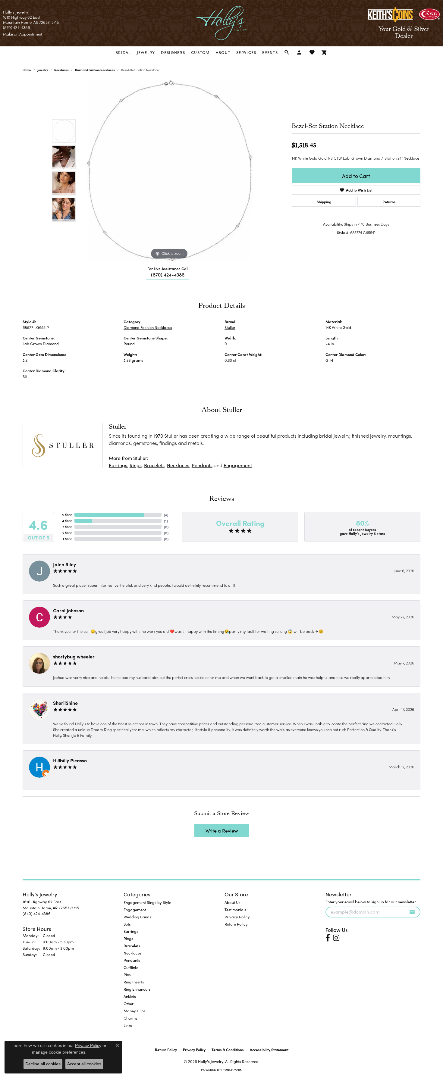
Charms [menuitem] (130, 1018)
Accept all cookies (84, 1063)
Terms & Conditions (228, 1049)
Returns (389, 201)
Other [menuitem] (129, 1003)
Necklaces (61, 70)
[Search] (287, 52)
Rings (136, 465)
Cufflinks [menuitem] (131, 967)
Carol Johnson (68, 610)
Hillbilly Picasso (70, 760)
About (223, 52)
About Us (232, 902)
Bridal (123, 52)
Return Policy (236, 924)
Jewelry (146, 52)
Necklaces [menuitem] (133, 953)
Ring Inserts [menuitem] (134, 982)
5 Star (67, 514)
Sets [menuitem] (127, 924)
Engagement (238, 465)
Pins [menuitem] (127, 974)
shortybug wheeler (74, 656)
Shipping (324, 201)
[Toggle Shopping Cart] (324, 52)
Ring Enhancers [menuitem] (137, 989)
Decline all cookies (43, 1063)
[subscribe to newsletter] (412, 912)
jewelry (42, 70)
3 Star (67, 526)
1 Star (67, 538)
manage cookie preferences (58, 1052)
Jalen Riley (64, 564)
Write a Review (222, 830)
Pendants (202, 465)
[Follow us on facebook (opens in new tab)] (327, 938)
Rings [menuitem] (128, 938)
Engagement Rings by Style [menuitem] (147, 902)
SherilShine (65, 702)
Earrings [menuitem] (131, 931)
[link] (22, 34)
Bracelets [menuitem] (132, 945)
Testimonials (235, 909)
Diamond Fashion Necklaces (95, 70)
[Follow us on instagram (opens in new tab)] (336, 938)
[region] (169, 170)
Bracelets (154, 465)
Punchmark (232, 1069)
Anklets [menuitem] (130, 996)
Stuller (230, 327)
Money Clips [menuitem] (135, 1011)
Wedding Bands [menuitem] (137, 917)
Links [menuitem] (128, 1025)
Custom (200, 52)
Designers (173, 52)
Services (246, 52)
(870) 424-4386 (167, 274)
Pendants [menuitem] (132, 960)
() (166, 514)
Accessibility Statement (269, 1049)
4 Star (67, 520)
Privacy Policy (237, 917)
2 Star (67, 532)
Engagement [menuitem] (135, 909)
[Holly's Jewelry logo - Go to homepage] (221, 23)
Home (27, 70)
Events (270, 52)
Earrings (118, 465)
